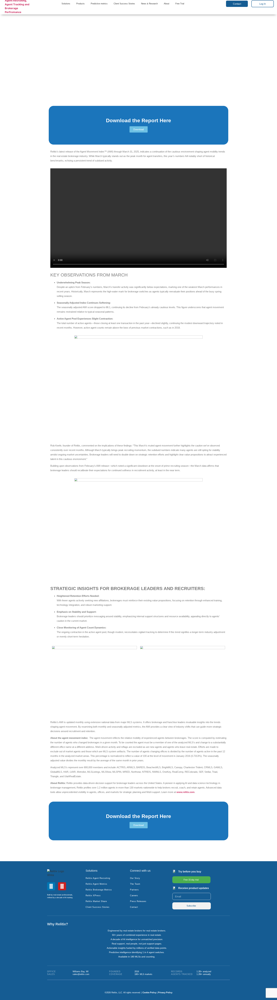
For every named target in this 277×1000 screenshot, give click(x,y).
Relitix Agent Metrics (96, 884)
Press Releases (138, 901)
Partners (134, 890)
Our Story (135, 878)
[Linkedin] (51, 886)
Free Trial (179, 4)
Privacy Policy (165, 992)
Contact (134, 907)
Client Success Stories (124, 4)
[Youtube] (62, 886)
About (166, 4)
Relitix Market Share (96, 901)
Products (80, 4)
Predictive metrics (99, 4)
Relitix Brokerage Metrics (99, 890)
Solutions (66, 4)
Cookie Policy (149, 992)
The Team (135, 884)
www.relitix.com (185, 792)
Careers (134, 895)
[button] (220, 4)
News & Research (149, 4)
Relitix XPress (93, 895)
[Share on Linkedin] (224, 844)
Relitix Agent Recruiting (98, 878)
